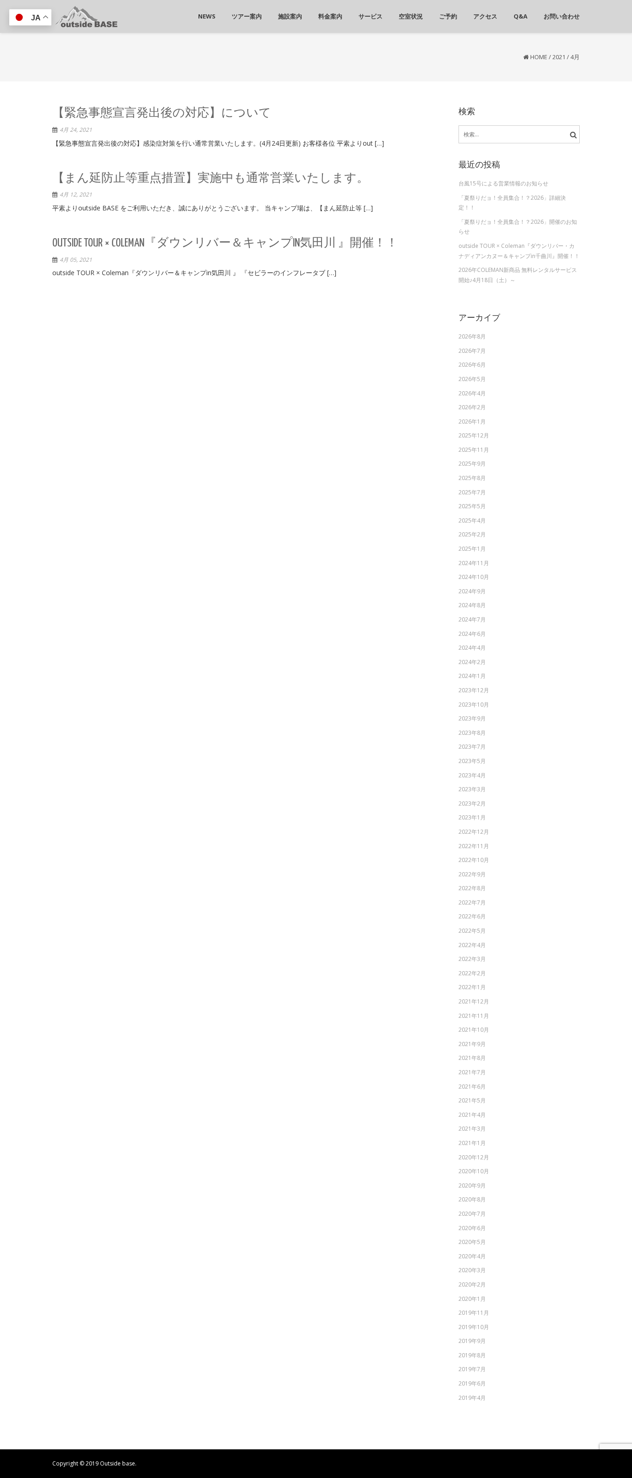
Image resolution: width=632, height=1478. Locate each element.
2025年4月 (472, 520)
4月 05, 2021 (76, 260)
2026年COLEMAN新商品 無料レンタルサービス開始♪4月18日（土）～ (518, 275)
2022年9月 (472, 874)
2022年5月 (472, 931)
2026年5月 (472, 379)
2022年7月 (472, 902)
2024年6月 (472, 634)
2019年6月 (472, 1383)
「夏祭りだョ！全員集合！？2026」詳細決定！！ (512, 203)
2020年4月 (472, 1256)
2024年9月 (472, 591)
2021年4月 (472, 1115)
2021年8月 (472, 1058)
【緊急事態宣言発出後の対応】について (161, 113)
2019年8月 (472, 1355)
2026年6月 (472, 365)
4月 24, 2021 (76, 130)
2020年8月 (472, 1199)
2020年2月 (472, 1284)
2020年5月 (472, 1242)
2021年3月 (472, 1129)
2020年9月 (472, 1185)
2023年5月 (472, 761)
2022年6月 (472, 916)
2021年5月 (472, 1100)
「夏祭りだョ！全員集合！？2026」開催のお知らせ (518, 227)
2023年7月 (472, 747)
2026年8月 (472, 336)
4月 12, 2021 (76, 194)
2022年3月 (472, 959)
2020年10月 (474, 1171)
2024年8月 (472, 605)
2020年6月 (472, 1228)
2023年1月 (472, 817)
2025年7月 (472, 492)
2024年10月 (474, 577)
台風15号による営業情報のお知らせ (503, 183)
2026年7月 (472, 351)
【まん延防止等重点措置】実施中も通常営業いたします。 (210, 178)
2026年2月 (472, 407)
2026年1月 (472, 421)
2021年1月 (472, 1143)
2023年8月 (472, 733)
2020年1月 (472, 1299)
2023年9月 (472, 718)
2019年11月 (474, 1313)
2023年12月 (474, 690)
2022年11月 (474, 846)
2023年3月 (472, 789)
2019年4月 (472, 1398)
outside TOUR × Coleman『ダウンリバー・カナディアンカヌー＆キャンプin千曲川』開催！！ (519, 251)
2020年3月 (472, 1270)
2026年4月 (472, 393)
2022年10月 (474, 860)
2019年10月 (474, 1327)
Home (538, 57)
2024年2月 (472, 662)
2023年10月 (474, 704)
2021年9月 (472, 1044)
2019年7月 (472, 1369)
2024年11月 (474, 563)
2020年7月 (472, 1214)
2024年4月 (472, 648)
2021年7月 (472, 1072)
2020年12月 (474, 1157)
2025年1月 (472, 549)
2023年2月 (472, 803)
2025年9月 (472, 464)
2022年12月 (474, 832)
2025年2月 (472, 534)
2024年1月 (472, 676)
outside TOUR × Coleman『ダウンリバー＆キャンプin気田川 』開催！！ (225, 243)
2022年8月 (472, 888)
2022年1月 (472, 987)
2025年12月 (474, 435)
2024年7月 (472, 619)
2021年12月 (474, 1001)
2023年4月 (472, 775)
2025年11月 (474, 450)
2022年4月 (472, 945)
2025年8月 (472, 478)
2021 (558, 57)
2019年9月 (472, 1341)
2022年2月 (472, 973)
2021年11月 (474, 1016)
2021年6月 (472, 1086)
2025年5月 (472, 506)
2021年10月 (474, 1030)
